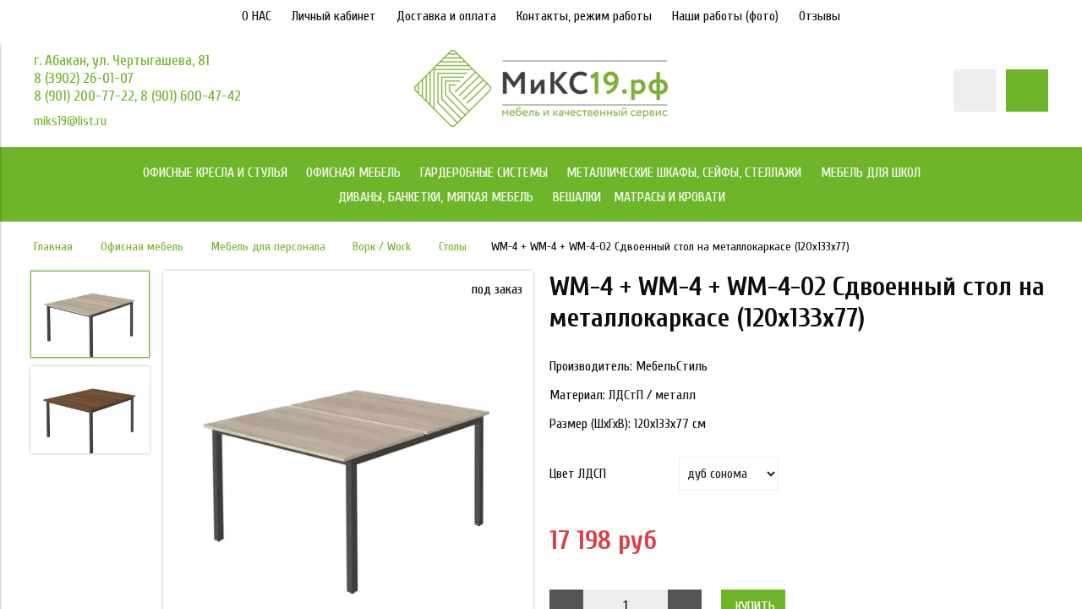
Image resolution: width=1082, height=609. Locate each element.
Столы (453, 246)
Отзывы (819, 16)
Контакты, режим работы (584, 16)
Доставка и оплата (446, 16)
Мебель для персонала (268, 246)
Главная (53, 246)
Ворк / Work (381, 246)
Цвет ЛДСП (577, 473)
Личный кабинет (334, 16)
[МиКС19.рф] (541, 122)
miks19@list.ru (70, 121)
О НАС (256, 16)
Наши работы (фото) (725, 16)
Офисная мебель (142, 246)
